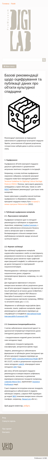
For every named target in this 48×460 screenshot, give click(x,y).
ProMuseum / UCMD (40, 458)
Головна (5, 4)
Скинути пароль (8, 421)
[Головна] (20, 30)
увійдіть (27, 406)
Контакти (6, 432)
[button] (9, 66)
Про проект (7, 429)
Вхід (4, 418)
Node (13, 4)
